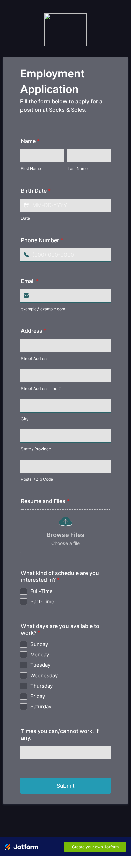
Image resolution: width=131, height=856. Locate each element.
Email (30, 281)
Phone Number (42, 240)
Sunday (39, 644)
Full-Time (41, 591)
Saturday (40, 706)
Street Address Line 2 (41, 388)
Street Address (34, 358)
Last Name (78, 168)
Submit (66, 785)
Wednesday (44, 675)
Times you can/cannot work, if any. (60, 734)
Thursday (41, 686)
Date (25, 218)
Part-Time (42, 601)
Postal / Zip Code (37, 479)
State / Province (36, 448)
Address (33, 330)
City (25, 418)
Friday (37, 696)
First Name (31, 168)
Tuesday (40, 665)
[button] (104, 205)
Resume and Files (45, 501)
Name (30, 141)
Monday (39, 654)
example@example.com (43, 308)
